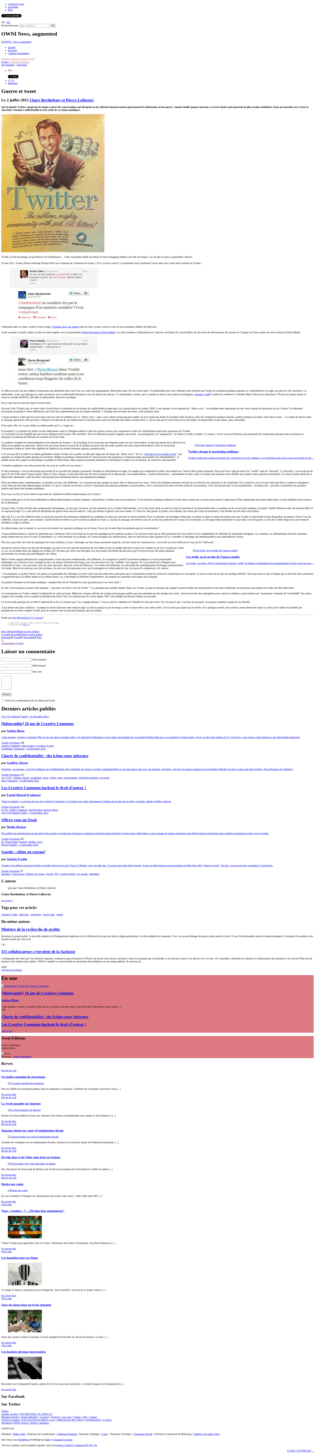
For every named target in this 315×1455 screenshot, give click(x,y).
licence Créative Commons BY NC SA (76, 1445)
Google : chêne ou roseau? (23, 852)
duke (47, 1439)
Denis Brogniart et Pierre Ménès (98, 332)
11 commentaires (8, 642)
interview (24, 914)
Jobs (85, 1417)
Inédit (24, 716)
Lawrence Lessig (45, 745)
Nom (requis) (39, 659)
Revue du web (8, 1070)
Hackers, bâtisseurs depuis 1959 (17, 59)
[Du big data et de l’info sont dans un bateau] (31, 1163)
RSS (10, 10)
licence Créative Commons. (35, 1423)
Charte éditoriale (29, 1417)
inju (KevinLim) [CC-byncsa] (27, 617)
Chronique (18, 748)
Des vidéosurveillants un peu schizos (20, 631)
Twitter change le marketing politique (213, 451)
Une (3, 716)
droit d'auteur (28, 745)
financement (11, 841)
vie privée (104, 777)
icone (45, 777)
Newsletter (29, 637)
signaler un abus (9, 1414)
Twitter (17, 637)
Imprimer (12, 83)
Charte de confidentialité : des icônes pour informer (45, 756)
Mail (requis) (39, 665)
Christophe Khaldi (142, 1434)
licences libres (51, 810)
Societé (11, 47)
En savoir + (7, 900)
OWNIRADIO (93, 1420)
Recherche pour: (9, 25)
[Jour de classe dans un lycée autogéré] (25, 1331)
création (17, 777)
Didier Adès (19, 1434)
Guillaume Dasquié (67, 1434)
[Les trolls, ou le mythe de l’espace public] (215, 550)
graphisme (36, 777)
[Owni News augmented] (16, 42)
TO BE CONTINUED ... (300, 1450)
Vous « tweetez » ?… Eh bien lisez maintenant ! (32, 1211)
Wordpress (6, 1423)
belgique (5, 874)
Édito (24, 812)
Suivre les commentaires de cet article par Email (30, 700)
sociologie (36, 914)
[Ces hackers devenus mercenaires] (25, 1378)
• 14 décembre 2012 (38, 716)
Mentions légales (10, 1417)
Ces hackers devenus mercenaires (23, 1351)
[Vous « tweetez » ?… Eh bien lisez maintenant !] (25, 1237)
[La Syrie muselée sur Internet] (24, 1110)
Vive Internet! (13, 716)
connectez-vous (16, 4)
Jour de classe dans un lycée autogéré (26, 1305)
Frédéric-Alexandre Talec (206, 1434)
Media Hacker (16, 827)
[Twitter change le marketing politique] (215, 445)
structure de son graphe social (160, 454)
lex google (82, 874)
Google (49, 874)
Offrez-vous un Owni (19, 820)
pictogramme (70, 777)
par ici (25, 624)
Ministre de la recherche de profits (30, 929)
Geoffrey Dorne (17, 763)
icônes (53, 777)
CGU (9, 777)
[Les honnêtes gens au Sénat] (25, 1284)
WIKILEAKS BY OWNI (69, 1420)
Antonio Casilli (202, 394)
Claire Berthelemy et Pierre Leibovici (62, 100)
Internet (23, 841)
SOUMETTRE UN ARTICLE (36, 1414)
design (26, 777)
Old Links (6, 1204)
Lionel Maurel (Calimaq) (24, 795)
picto (60, 777)
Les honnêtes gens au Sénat (19, 1258)
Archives (55, 1417)
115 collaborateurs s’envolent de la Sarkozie (38, 951)
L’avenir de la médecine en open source (21, 634)
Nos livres (22, 64)
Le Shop (107, 1420)
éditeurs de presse (35, 874)
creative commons (10, 745)
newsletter (13, 7)
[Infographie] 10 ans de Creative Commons (37, 723)
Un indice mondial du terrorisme (23, 1077)
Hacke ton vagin (12, 1184)
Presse (4, 844)
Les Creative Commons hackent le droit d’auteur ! (43, 788)
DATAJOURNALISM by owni (38, 1420)
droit (3, 780)
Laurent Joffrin (68, 874)
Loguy (104, 1434)
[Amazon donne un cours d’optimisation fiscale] (33, 1136)
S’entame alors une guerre (65, 326)
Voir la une (7, 1031)
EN (8, 22)
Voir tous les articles (11, 970)
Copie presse (18, 874)
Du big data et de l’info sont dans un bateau (30, 1157)
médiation (94, 874)
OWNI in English (10, 1420)
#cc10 (4, 810)
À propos (44, 1417)
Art (3, 777)
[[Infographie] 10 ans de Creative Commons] (25, 986)
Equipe (77, 1417)
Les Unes (67, 1417)
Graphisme (7, 748)
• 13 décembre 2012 (38, 812)
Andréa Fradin (17, 859)
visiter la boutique (22, 1056)
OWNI (16, 1423)
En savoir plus (8, 1094)
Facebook (6, 637)
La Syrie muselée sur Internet (21, 1103)
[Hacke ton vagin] (18, 1190)
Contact (93, 1417)
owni (39, 841)
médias (32, 841)
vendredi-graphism (88, 777)
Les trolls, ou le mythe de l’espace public (213, 557)
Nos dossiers (7, 64)
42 (2, 841)
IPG (57, 874)
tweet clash (48, 914)
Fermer (20, 643)
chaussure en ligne (63, 1439)
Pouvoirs (12, 50)
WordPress (23, 1439)
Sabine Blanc (16, 731)
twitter (59, 914)
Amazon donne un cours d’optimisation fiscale (32, 1130)
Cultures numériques (18, 53)
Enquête (13, 844)
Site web (36, 671)
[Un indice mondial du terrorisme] (26, 1083)
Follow (5, 1411)
